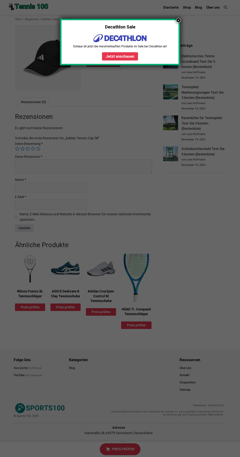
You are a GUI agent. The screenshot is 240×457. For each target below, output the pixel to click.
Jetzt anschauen (120, 56)
